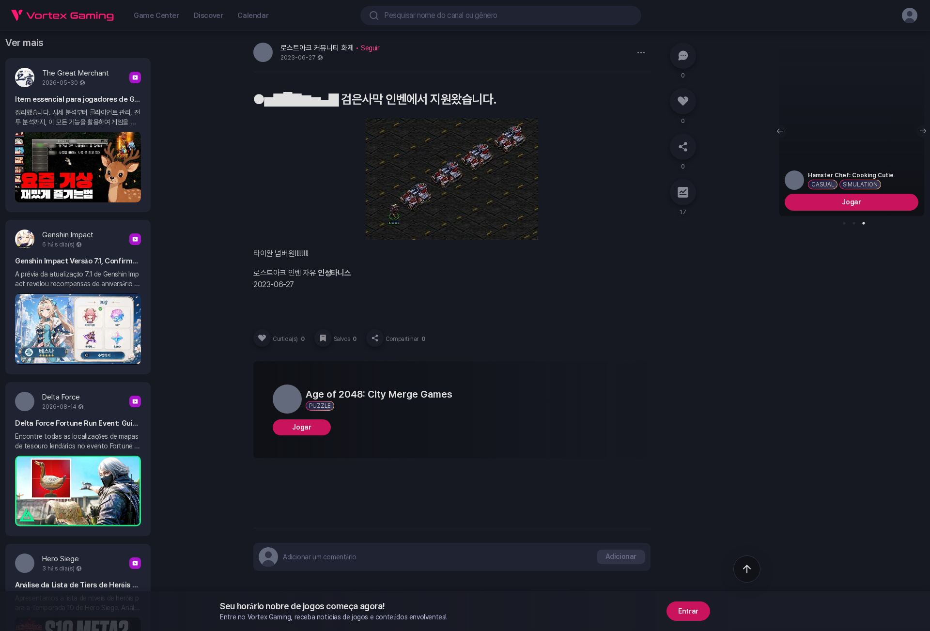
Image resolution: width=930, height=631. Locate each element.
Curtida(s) (289, 339)
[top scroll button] (746, 569)
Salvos (345, 339)
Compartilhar (405, 339)
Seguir (370, 48)
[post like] (262, 338)
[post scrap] (323, 338)
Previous (780, 131)
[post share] (375, 338)
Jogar (301, 427)
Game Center (156, 15)
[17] (683, 192)
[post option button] (641, 52)
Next (923, 131)
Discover (208, 15)
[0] (683, 56)
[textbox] (319, 557)
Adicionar (620, 556)
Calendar (252, 15)
